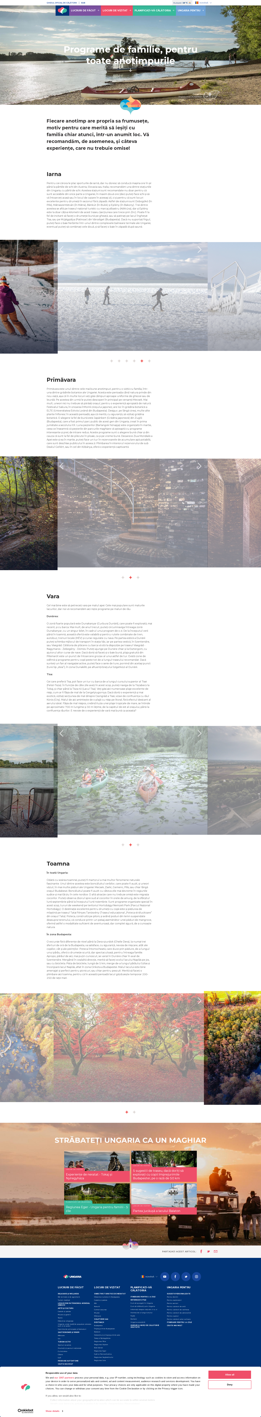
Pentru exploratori (174, 1300)
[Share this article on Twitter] (206, 1252)
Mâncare (61, 1335)
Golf (59, 1358)
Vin (59, 1339)
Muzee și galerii (64, 1315)
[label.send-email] (213, 1252)
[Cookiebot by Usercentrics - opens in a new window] (25, 1411)
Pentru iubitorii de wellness (178, 1310)
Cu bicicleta (62, 1351)
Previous (61, 249)
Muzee (97, 1313)
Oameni (133, 1319)
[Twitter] (185, 1276)
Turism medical (64, 1300)
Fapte (132, 1316)
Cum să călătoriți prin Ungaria (142, 1306)
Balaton (97, 1332)
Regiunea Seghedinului (103, 1357)
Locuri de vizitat (115, 10)
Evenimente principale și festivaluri (72, 1329)
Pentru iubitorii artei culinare (179, 1319)
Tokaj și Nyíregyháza (102, 1338)
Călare (60, 1354)
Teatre (60, 1318)
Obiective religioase (66, 1321)
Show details (52, 1411)
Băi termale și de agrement (69, 1297)
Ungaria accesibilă (137, 1322)
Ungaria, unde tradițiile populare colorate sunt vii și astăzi (74, 1325)
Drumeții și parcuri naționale (69, 1348)
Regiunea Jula (100, 1360)
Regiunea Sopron (101, 1345)
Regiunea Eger (100, 1351)
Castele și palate (64, 1311)
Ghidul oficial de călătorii (62, 3)
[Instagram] (196, 1276)
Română (204, 3)
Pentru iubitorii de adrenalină (179, 1313)
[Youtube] (164, 1276)
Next (200, 249)
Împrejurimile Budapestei (104, 1329)
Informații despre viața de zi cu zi (143, 1309)
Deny (229, 1384)
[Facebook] (175, 1276)
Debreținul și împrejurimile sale (107, 1335)
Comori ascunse (100, 1310)
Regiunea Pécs (100, 1341)
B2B (83, 3)
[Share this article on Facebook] (200, 1252)
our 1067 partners (64, 1377)
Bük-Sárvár (98, 1348)
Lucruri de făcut (83, 10)
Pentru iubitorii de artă (176, 1306)
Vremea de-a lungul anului (141, 1313)
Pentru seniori (172, 1303)
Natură (97, 1306)
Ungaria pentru (189, 10)
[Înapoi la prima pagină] (62, 10)
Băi (95, 1303)
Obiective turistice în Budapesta (107, 1297)
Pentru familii (172, 1297)
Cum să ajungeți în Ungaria (141, 1303)
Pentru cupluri (173, 1316)
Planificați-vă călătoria (153, 10)
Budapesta (98, 1325)
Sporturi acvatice (64, 1345)
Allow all (229, 1374)
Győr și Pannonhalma (103, 1354)
